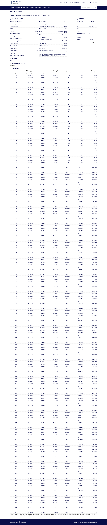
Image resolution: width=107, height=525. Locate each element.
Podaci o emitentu (33, 15)
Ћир (93, 2)
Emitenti (18, 7)
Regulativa (38, 7)
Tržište (27, 7)
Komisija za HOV (63, 2)
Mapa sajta (23, 522)
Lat (90, 2)
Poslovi (27, 15)
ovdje (93, 42)
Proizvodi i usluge (46, 7)
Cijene (23, 15)
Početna (12, 7)
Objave (39, 15)
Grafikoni (19, 15)
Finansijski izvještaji (46, 15)
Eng (96, 2)
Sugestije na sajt (14, 522)
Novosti (23, 7)
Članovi (32, 7)
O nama (84, 2)
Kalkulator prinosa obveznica (17, 60)
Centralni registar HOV (74, 2)
